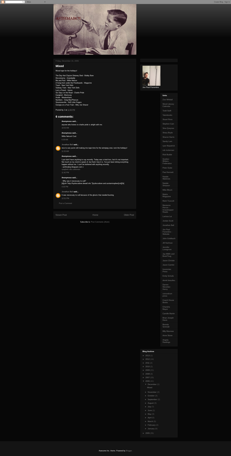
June (150, 410)
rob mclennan (168, 150)
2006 (147, 381)
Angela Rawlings (166, 341)
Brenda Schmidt (166, 325)
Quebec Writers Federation (167, 161)
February (152, 425)
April (150, 418)
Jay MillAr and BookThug (168, 255)
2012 (147, 359)
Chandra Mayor (166, 308)
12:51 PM (65, 198)
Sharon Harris (168, 137)
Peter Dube (167, 168)
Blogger (129, 451)
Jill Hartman (168, 243)
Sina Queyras (168, 128)
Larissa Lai (167, 216)
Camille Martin (169, 313)
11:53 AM (65, 151)
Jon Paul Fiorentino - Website (167, 231)
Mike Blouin (167, 190)
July (150, 407)
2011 (147, 363)
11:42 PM (65, 173)
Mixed (149, 387)
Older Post (129, 215)
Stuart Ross (167, 119)
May (150, 414)
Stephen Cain (168, 124)
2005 (147, 433)
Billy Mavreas (168, 331)
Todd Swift (167, 111)
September (153, 399)
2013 (147, 355)
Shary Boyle (168, 133)
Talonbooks (167, 115)
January (151, 428)
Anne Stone (167, 335)
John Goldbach (169, 238)
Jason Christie (169, 260)
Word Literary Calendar (168, 105)
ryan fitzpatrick (169, 146)
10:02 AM (65, 128)
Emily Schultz (168, 276)
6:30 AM (65, 140)
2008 (147, 374)
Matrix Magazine (167, 195)
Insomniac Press (167, 270)
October (151, 396)
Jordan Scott (168, 221)
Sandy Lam (167, 141)
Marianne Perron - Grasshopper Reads (168, 208)
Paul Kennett (168, 172)
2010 (147, 366)
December (152, 384)
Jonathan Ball (67, 145)
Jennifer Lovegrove (167, 248)
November (152, 392)
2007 (147, 377)
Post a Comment (65, 203)
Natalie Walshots (166, 178)
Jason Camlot (168, 265)
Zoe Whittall (168, 99)
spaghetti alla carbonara (71, 169)
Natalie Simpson (166, 184)
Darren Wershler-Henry (167, 287)
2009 (147, 370)
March (151, 421)
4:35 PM (65, 187)
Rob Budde (167, 154)
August (151, 403)
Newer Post (61, 215)
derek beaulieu (169, 280)
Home (95, 215)
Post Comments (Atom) (100, 222)
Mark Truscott (168, 201)
